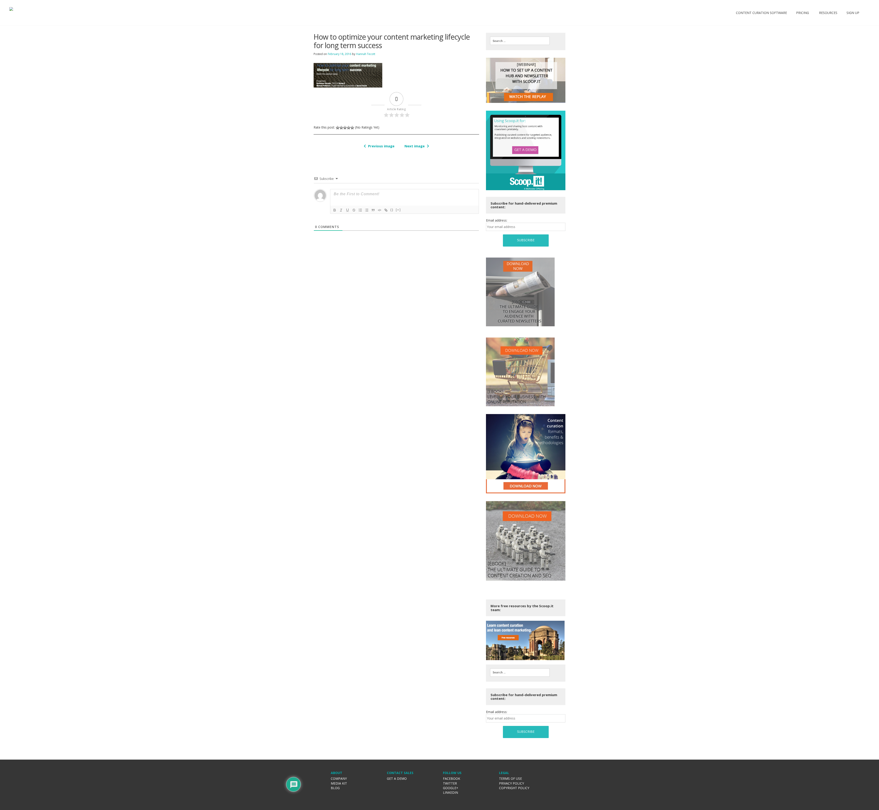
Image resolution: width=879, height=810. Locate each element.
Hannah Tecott (365, 54)
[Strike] (354, 210)
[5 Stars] (352, 127)
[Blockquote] (373, 210)
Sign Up (852, 13)
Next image (414, 146)
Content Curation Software (761, 13)
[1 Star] (337, 127)
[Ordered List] (360, 210)
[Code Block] (379, 210)
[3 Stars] (345, 127)
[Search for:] (520, 41)
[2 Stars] (341, 127)
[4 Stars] (348, 127)
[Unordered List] (367, 210)
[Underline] (347, 210)
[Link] (386, 210)
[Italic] (341, 210)
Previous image (381, 146)
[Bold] (334, 210)
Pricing (802, 13)
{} (391, 209)
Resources (827, 13)
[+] (398, 209)
